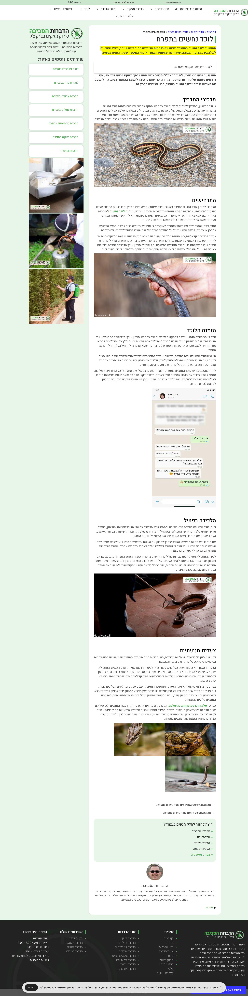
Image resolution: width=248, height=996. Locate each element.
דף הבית (211, 32)
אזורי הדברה (108, 9)
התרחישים (203, 837)
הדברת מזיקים (135, 9)
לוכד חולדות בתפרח (66, 82)
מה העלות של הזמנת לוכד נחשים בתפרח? (187, 813)
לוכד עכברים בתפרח (65, 69)
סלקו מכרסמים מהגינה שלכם (188, 705)
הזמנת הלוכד (202, 843)
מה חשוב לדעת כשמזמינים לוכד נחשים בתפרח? (183, 805)
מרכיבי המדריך (201, 831)
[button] (155, 805)
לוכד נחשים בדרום (178, 32)
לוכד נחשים (197, 32)
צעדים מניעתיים (200, 855)
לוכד (87, 9)
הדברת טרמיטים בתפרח (63, 123)
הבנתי (31, 987)
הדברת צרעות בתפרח (65, 96)
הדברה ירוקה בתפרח (65, 137)
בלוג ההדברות (124, 15)
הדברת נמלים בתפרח (65, 110)
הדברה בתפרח (69, 150)
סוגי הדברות (162, 9)
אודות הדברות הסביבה (188, 9)
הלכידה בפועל (201, 849)
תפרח (209, 908)
